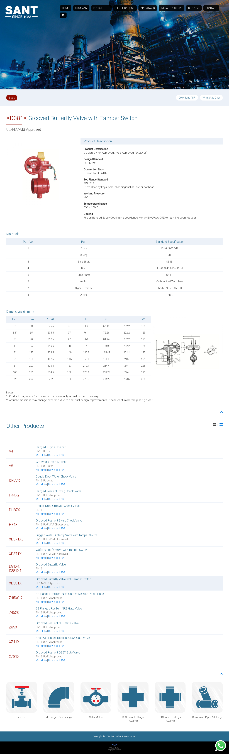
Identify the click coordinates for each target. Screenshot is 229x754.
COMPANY (81, 8)
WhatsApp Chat (211, 97)
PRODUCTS (100, 8)
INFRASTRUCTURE (171, 8)
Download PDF (187, 97)
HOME (65, 8)
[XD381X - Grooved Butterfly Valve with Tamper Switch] (40, 171)
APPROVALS (148, 8)
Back (12, 97)
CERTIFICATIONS (125, 8)
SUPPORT (193, 8)
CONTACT (211, 8)
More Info (41, 455)
